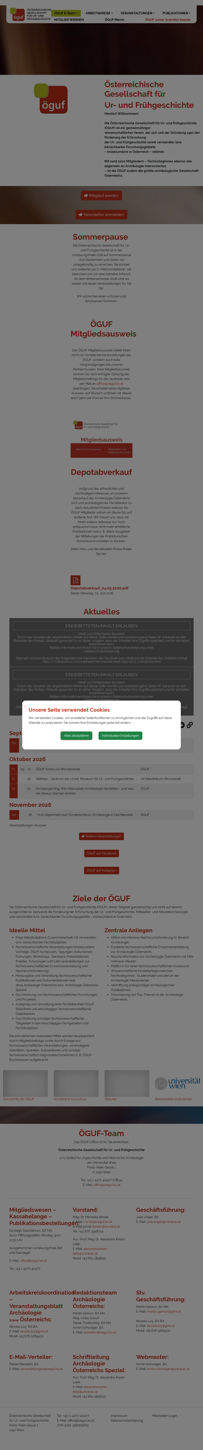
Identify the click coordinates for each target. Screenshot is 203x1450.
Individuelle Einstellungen (120, 736)
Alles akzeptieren (76, 736)
